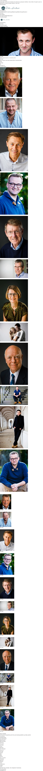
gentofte (1, 760)
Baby (9, 15)
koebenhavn (2, 764)
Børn (7, 15)
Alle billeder (2, 14)
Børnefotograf (20, 11)
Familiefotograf (3, 11)
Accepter (4, 4)
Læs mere (17, 3)
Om (6, 17)
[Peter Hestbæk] (21, 20)
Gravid (11, 15)
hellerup (1, 761)
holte (1, 762)
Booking (4, 17)
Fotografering (2, 10)
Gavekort (25, 11)
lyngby (1, 765)
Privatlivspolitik (3, 769)
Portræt (1, 15)
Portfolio (2, 13)
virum (1, 766)
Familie (4, 15)
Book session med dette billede (6, 60)
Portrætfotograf (9, 11)
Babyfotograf (15, 11)
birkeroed (2, 759)
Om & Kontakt (2, 748)
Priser (1, 17)
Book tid (4, 770)
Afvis (1, 4)
